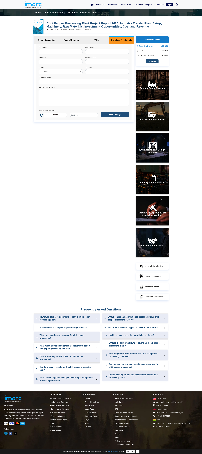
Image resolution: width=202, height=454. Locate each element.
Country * (42, 67)
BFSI (116, 409)
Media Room (126, 5)
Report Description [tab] (46, 40)
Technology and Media (123, 441)
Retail (117, 437)
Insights (148, 5)
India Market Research (59, 402)
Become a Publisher (92, 416)
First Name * (43, 47)
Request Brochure (152, 287)
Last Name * (90, 47)
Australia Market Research (61, 398)
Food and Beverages (122, 427)
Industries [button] (112, 5)
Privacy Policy (113, 451)
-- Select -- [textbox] (45, 72)
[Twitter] (15, 433)
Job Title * (89, 67)
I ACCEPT (130, 451)
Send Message (115, 115)
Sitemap (88, 427)
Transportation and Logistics (125, 444)
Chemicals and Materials (124, 413)
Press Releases (57, 427)
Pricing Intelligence (58, 416)
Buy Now (152, 61)
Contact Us (159, 5)
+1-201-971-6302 (162, 405)
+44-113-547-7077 (163, 416)
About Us (138, 5)
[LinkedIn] (6, 433)
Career (87, 398)
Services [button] (100, 5)
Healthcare (119, 430)
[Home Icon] (92, 4)
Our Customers (90, 413)
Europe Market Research (60, 409)
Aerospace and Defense (124, 398)
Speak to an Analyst (153, 276)
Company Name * (45, 77)
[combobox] (61, 71)
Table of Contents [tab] (71, 40)
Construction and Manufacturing (126, 416)
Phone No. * (43, 57)
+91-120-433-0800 (163, 426)
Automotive (119, 405)
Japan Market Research (60, 405)
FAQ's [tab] (96, 40)
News (87, 423)
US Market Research (58, 413)
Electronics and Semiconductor (126, 420)
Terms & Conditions (92, 402)
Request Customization (154, 297)
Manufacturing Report (59, 420)
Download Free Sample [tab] (121, 40)
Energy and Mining (122, 423)
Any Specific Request (47, 87)
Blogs (53, 423)
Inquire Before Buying (154, 266)
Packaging (118, 434)
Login (169, 5)
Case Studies (56, 430)
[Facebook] (10, 433)
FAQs (87, 420)
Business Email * (91, 57)
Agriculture (119, 402)
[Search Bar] (177, 4)
